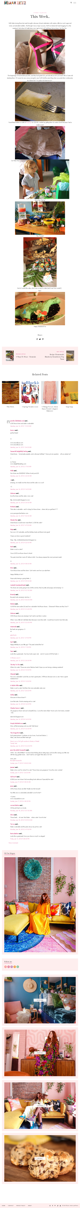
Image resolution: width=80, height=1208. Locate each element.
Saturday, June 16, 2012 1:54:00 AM (20, 447)
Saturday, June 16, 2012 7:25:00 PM (20, 691)
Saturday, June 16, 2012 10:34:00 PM (21, 746)
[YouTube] (17, 967)
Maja (11, 529)
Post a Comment (13, 843)
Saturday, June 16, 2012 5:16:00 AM (20, 489)
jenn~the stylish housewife (18, 750)
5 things (36, 12)
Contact (11, 1205)
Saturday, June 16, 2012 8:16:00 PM (20, 704)
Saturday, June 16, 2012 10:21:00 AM (21, 590)
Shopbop (28, 122)
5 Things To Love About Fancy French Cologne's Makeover (50, 409)
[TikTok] (14, 967)
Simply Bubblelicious (16, 723)
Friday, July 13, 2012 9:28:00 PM (19, 839)
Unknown (13, 493)
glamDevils (13, 635)
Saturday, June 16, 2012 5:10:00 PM (20, 670)
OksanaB (12, 674)
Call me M (13, 777)
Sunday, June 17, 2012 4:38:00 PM (20, 801)
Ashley (12, 695)
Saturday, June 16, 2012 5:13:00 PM (20, 681)
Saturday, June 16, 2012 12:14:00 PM (21, 609)
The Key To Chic (15, 665)
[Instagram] (8, 967)
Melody (12, 604)
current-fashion (14, 805)
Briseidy (12, 595)
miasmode (13, 627)
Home (3, 1205)
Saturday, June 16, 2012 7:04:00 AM (21, 516)
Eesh (11, 547)
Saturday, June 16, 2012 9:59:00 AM (20, 581)
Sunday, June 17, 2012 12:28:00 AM (20, 763)
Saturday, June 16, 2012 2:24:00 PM (20, 661)
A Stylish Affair (14, 685)
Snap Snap (69, 407)
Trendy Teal (13, 743)
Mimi (11, 568)
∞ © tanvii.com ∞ (15, 658)
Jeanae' (12, 767)
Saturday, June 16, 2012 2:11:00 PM (20, 647)
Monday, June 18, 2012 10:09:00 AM (21, 820)
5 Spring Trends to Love (30, 407)
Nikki (12, 471)
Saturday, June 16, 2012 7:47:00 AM (20, 525)
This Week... (10, 407)
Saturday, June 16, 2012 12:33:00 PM (21, 623)
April (11, 642)
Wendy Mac (14, 520)
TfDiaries (67, 1205)
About (30, 1205)
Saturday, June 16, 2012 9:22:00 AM (20, 543)
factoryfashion (14, 834)
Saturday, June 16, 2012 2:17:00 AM (20, 467)
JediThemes (76, 1205)
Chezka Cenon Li (15, 708)
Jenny (12, 786)
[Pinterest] (11, 967)
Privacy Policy (20, 1205)
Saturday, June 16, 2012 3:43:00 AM (21, 476)
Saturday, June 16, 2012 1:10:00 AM (20, 426)
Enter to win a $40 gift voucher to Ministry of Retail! (24, 741)
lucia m (12, 430)
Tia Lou (12, 824)
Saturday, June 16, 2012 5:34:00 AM (21, 503)
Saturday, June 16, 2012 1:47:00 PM (20, 638)
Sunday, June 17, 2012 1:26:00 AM (20, 773)
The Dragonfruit (15, 733)
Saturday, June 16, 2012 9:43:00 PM (20, 729)
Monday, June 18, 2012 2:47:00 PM (20, 829)
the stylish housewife (16, 761)
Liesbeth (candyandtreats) (18, 585)
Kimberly (13, 507)
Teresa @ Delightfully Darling (19, 451)
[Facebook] (5, 967)
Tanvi (11, 651)
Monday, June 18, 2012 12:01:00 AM (21, 811)
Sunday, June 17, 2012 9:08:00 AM (20, 782)
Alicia (12, 815)
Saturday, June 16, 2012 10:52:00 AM (21, 600)
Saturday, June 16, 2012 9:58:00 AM (20, 564)
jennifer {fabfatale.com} (17, 421)
